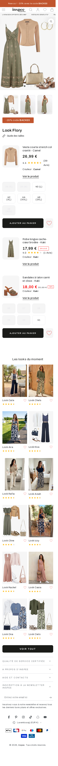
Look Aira (7, 447)
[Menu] (3, 10)
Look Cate (8, 400)
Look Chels (35, 400)
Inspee (21, 745)
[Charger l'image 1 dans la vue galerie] (10, 104)
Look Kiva (34, 447)
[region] (28, 53)
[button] (30, 10)
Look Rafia (8, 493)
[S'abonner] (51, 697)
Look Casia (35, 587)
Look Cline (8, 540)
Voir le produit (31, 176)
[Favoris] (44, 10)
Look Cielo (35, 634)
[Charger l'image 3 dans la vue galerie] (45, 104)
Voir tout (28, 649)
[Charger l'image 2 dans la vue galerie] (27, 104)
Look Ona (7, 634)
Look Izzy (34, 540)
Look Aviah (35, 494)
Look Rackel (9, 587)
